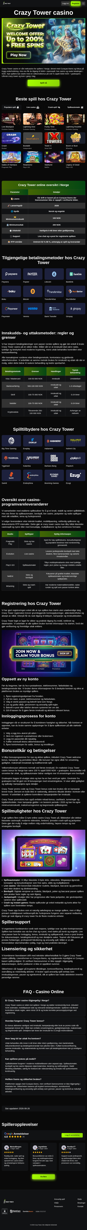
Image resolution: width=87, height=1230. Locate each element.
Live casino (31, 107)
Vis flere (43, 1177)
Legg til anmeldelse (72, 1135)
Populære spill (10, 107)
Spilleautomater (73, 107)
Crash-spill (52, 107)
